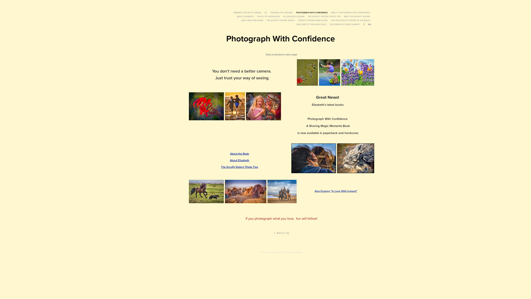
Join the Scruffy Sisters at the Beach (350, 20)
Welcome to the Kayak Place (311, 24)
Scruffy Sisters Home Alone (312, 20)
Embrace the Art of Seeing (247, 12)
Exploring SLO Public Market (345, 24)
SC (266, 12)
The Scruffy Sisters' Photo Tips (324, 16)
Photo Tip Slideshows (268, 16)
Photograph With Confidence (312, 12)
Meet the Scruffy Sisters (357, 16)
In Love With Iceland (293, 16)
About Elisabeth (245, 16)
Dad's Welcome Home (252, 20)
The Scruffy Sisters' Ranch (280, 20)
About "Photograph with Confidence (350, 12)
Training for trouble (281, 12)
